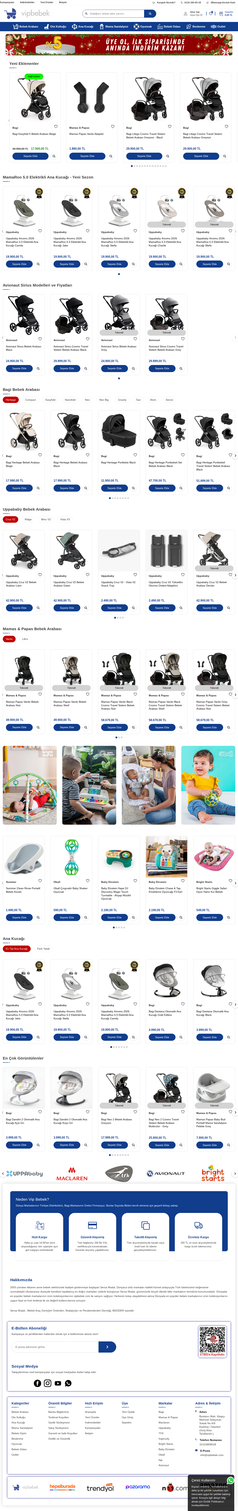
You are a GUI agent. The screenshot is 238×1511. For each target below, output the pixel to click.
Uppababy (12, 232)
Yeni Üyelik (128, 1411)
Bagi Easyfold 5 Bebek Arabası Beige (34, 134)
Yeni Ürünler (46, 2)
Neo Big (104, 399)
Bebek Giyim (19, 1433)
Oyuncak (146, 26)
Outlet (221, 26)
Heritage (11, 399)
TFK (161, 1433)
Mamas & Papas (79, 127)
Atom (153, 399)
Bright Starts (204, 881)
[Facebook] (37, 1383)
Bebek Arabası (28, 26)
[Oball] (208, 786)
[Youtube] (58, 1383)
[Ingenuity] (149, 786)
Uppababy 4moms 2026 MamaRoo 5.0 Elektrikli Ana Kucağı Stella (117, 242)
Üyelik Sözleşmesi (59, 1422)
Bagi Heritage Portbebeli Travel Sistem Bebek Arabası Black (213, 466)
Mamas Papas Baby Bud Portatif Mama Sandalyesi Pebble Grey (211, 1123)
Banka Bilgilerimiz (58, 1411)
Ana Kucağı (85, 26)
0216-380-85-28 (192, 2)
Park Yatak (43, 948)
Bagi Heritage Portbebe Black (118, 462)
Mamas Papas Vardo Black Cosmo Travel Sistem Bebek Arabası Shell (165, 705)
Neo (87, 399)
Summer (11, 881)
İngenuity (164, 1438)
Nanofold (70, 399)
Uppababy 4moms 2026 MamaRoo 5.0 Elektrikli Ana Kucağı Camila (22, 242)
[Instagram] (47, 1383)
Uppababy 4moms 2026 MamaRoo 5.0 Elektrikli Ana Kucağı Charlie (165, 242)
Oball (57, 881)
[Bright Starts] (30, 786)
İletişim (63, 2)
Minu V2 (46, 519)
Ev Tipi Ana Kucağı (17, 948)
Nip (161, 1460)
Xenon (169, 399)
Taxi (138, 399)
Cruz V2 (10, 519)
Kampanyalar (7, 2)
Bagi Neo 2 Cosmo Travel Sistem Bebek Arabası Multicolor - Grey (164, 1123)
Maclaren (164, 1422)
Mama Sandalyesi (116, 26)
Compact (30, 399)
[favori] (55, 126)
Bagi (15, 127)
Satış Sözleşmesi (58, 1427)
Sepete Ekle (30, 156)
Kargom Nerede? (166, 2)
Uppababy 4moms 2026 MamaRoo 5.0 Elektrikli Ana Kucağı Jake (70, 242)
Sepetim (126, 1422)
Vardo (9, 638)
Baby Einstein (110, 881)
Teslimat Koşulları (58, 1417)
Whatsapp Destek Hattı (222, 2)
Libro (25, 638)
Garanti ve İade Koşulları (63, 1433)
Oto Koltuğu (58, 26)
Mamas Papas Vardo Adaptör (86, 134)
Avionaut (11, 340)
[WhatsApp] (68, 1383)
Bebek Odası (172, 26)
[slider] (25, 1174)
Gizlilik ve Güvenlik (59, 1438)
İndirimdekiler (27, 2)
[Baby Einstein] (89, 786)
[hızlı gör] (53, 156)
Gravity (122, 399)
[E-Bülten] (107, 1347)
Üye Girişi (127, 1417)
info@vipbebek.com (211, 1455)
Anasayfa (90, 1411)
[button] (132, 166)
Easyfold (50, 399)
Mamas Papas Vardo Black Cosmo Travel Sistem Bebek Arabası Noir (117, 705)
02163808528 (208, 1444)
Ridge (28, 519)
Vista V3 (65, 519)
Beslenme (198, 26)
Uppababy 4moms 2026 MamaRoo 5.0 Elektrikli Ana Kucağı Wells (212, 242)
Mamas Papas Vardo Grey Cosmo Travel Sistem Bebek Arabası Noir (213, 705)
